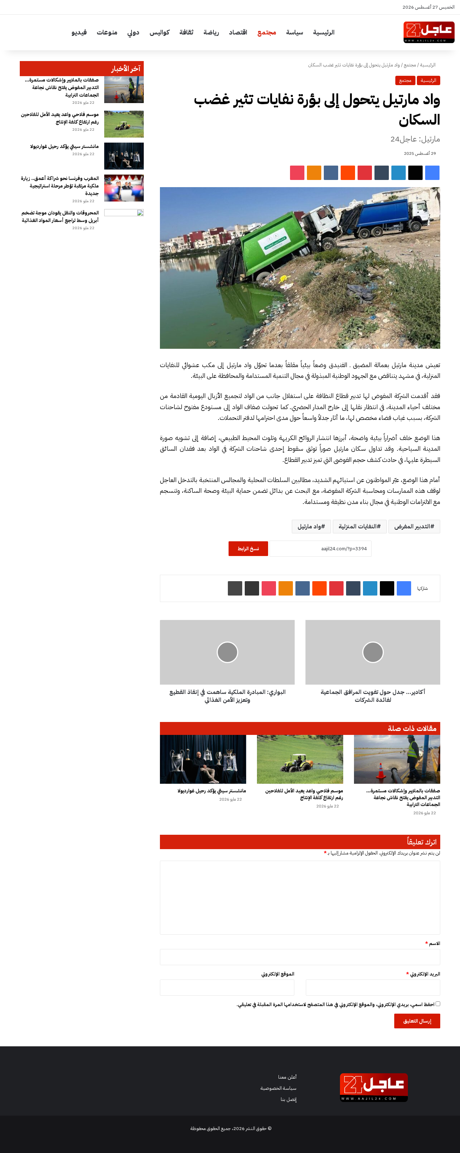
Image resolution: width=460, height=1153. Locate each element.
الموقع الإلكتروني (277, 974)
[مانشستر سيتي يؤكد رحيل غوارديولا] (203, 759)
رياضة (211, 32)
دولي (133, 32)
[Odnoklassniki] (314, 173)
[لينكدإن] (398, 173)
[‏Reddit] (348, 173)
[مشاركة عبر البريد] (252, 588)
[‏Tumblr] (381, 173)
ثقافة (186, 32)
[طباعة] (235, 588)
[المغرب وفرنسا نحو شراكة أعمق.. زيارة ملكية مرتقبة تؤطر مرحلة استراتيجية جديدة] (124, 188)
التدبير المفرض (412, 526)
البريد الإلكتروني (423, 974)
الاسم (432, 943)
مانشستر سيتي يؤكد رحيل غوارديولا (212, 791)
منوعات (107, 32)
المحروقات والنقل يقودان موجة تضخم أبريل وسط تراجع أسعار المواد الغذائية (60, 216)
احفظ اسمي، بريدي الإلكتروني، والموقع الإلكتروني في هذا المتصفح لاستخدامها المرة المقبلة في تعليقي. (335, 1004)
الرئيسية (324, 32)
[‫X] (415, 173)
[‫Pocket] (297, 173)
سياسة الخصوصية (278, 1088)
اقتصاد (238, 32)
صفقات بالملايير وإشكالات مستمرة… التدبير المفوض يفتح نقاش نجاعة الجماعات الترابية (403, 797)
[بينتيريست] (365, 173)
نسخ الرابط (248, 548)
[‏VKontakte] (331, 173)
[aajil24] (429, 32)
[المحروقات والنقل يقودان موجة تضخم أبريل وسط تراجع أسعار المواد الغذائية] (124, 222)
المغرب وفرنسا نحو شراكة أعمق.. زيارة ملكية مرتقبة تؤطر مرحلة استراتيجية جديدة (60, 186)
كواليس (159, 32)
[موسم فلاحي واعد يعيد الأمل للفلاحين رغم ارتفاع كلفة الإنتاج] (300, 759)
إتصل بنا (288, 1099)
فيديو (79, 32)
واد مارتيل (309, 526)
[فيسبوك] (432, 173)
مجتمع (266, 32)
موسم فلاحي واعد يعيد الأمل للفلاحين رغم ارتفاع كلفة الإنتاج (304, 794)
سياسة (294, 32)
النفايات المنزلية (358, 526)
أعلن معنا (287, 1077)
